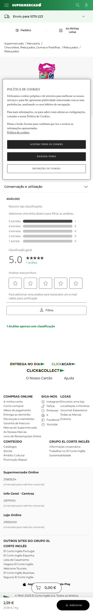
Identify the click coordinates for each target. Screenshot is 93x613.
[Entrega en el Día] (46, 371)
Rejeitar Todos (46, 156)
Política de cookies (18, 132)
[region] (46, 129)
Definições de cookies (46, 168)
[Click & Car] (64, 364)
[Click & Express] (27, 364)
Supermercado (15, 43)
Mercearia (34, 43)
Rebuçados (71, 47)
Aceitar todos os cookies (46, 144)
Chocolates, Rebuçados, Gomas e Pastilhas (33, 47)
